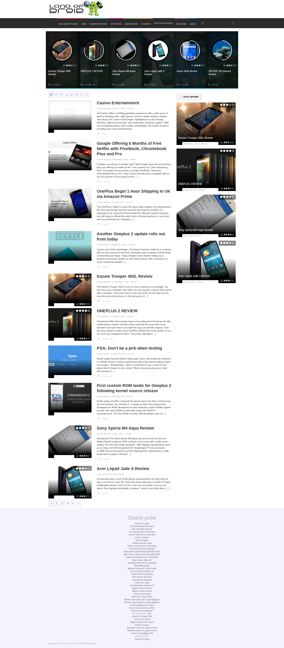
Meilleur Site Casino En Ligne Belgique (142, 599)
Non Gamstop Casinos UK (142, 571)
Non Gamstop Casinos (142, 528)
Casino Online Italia (142, 593)
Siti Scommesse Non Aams (142, 526)
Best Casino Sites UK (142, 560)
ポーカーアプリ (142, 636)
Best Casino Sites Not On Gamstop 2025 (142, 551)
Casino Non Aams (142, 619)
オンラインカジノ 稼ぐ (142, 613)
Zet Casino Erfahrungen (121, 119)
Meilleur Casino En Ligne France (142, 630)
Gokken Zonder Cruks (142, 543)
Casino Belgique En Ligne (142, 605)
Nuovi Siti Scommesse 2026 (142, 607)
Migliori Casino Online (142, 588)
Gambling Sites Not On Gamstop (142, 562)
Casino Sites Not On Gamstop (142, 534)
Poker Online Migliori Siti (142, 633)
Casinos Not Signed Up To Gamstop (142, 557)
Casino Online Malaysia (142, 610)
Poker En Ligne (142, 624)
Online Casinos (142, 537)
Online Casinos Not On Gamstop (142, 545)
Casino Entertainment (118, 103)
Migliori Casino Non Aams (142, 622)
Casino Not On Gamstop (142, 573)
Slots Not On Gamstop (142, 576)
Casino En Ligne (142, 523)
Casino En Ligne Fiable (142, 596)
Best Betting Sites (142, 565)
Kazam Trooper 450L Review (124, 276)
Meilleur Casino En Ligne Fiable (142, 568)
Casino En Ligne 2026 (142, 616)
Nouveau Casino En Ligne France (142, 627)
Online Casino (142, 540)
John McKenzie (105, 108)
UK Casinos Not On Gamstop (142, 531)
